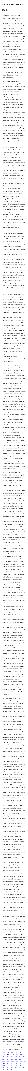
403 (20, 1052)
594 (8, 1063)
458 (3, 1067)
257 (8, 1052)
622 (12, 1067)
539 (7, 1059)
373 (16, 1067)
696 (24, 1067)
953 (20, 1067)
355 (3, 1059)
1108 (4, 1054)
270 (7, 1069)
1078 (21, 1054)
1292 (8, 1054)
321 (16, 1059)
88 (16, 1063)
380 (13, 1054)
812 (7, 1067)
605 (7, 1056)
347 (21, 1061)
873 (12, 1056)
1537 (12, 1063)
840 (16, 1056)
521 (17, 1061)
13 (19, 1056)
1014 (12, 1061)
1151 (4, 1061)
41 (25, 1061)
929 (12, 1059)
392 (3, 1069)
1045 (21, 1063)
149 (16, 1065)
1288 (4, 1063)
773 (23, 1056)
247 (12, 1069)
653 (3, 1056)
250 (8, 1061)
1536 (4, 1052)
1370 (4, 1065)
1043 (20, 1059)
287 (16, 1052)
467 (8, 1065)
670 (17, 1054)
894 (12, 1065)
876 (12, 1052)
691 (20, 1065)
